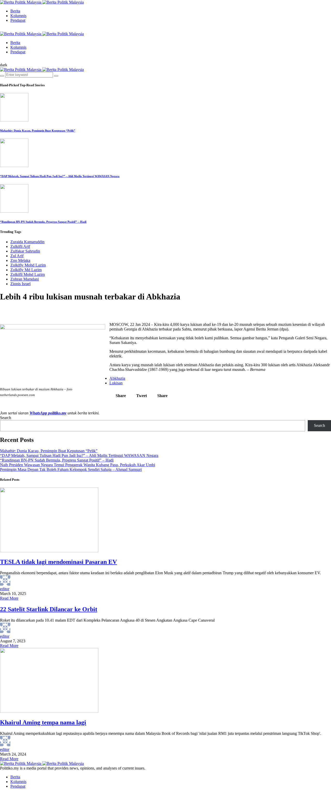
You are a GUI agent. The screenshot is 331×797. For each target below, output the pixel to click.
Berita (15, 11)
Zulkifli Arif (20, 246)
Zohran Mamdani (24, 279)
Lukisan (116, 383)
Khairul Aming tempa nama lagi (43, 722)
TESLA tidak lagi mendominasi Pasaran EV (58, 561)
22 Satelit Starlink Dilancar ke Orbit (48, 609)
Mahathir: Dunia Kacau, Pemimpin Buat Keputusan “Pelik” (37, 130)
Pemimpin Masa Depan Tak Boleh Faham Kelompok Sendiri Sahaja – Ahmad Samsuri (71, 469)
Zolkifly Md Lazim (26, 270)
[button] (3, 65)
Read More (9, 598)
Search (5, 417)
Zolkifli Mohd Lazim (27, 274)
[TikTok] (9, 29)
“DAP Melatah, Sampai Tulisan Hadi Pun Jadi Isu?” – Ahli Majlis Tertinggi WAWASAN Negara (59, 176)
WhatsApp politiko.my (47, 413)
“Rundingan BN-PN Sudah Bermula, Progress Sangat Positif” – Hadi (43, 221)
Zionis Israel (20, 284)
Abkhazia (117, 378)
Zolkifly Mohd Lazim (28, 265)
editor (4, 589)
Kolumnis (18, 15)
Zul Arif (17, 256)
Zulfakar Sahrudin (25, 251)
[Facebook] (1, 29)
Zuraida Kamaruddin (27, 242)
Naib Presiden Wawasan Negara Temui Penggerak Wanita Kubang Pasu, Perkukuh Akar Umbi (77, 465)
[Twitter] (5, 29)
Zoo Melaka (20, 260)
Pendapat (17, 20)
